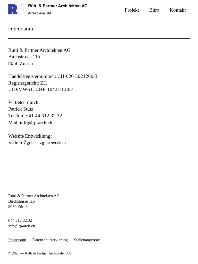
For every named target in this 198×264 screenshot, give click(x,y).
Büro (154, 10)
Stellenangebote (87, 240)
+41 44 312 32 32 (44, 115)
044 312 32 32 (20, 220)
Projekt (132, 10)
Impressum (17, 240)
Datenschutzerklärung (50, 240)
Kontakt (178, 10)
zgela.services (53, 142)
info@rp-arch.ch (36, 122)
